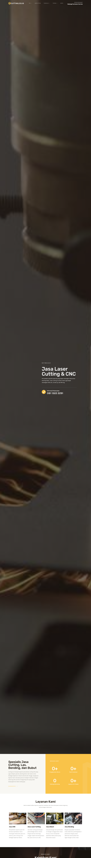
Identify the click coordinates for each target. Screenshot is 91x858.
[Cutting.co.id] (16, 3)
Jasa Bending (69, 827)
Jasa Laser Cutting (34, 827)
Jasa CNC (12, 827)
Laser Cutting (38, 3)
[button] (12, 786)
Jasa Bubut (50, 827)
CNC (30, 3)
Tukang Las (46, 3)
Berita (61, 3)
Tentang (54, 3)
